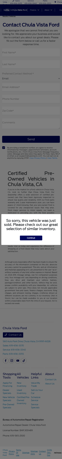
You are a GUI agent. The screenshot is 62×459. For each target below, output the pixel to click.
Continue (31, 238)
